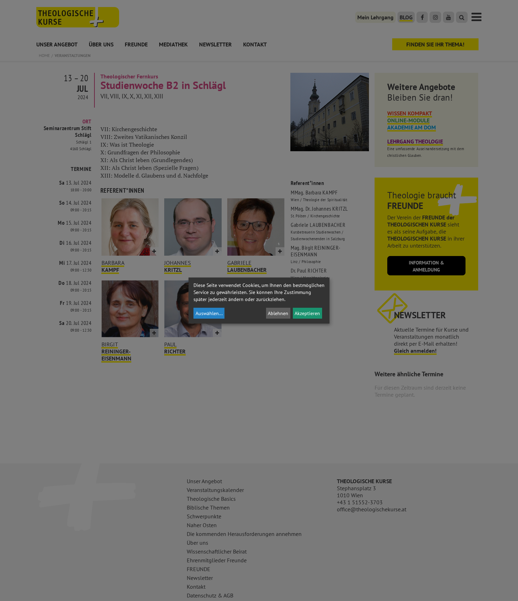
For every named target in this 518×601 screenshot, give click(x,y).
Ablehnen (278, 313)
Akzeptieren (307, 313)
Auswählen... (209, 313)
